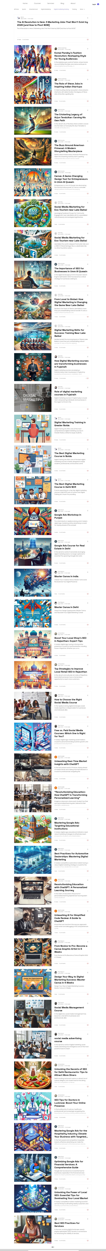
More (81, 9)
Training (74, 9)
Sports (24, 9)
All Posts (16, 9)
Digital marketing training (61, 9)
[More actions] (88, 18)
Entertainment (33, 9)
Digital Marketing (46, 9)
